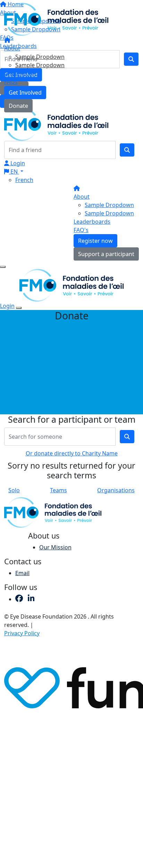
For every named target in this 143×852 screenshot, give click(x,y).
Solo (14, 490)
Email (22, 573)
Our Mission (55, 547)
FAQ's (81, 230)
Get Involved (25, 92)
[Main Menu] (3, 267)
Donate (18, 106)
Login (17, 163)
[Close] (19, 308)
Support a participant (106, 254)
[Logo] (56, 19)
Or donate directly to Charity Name (72, 453)
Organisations (116, 490)
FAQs (11, 82)
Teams (58, 490)
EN (14, 171)
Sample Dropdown (40, 57)
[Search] (127, 150)
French (24, 180)
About (12, 48)
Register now (95, 241)
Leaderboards (22, 73)
